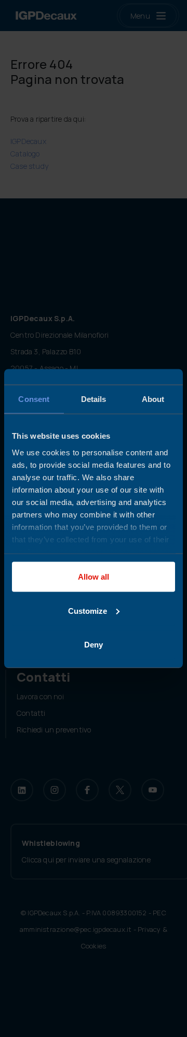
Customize (87, 610)
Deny (93, 644)
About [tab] (153, 399)
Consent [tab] (33, 399)
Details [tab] (93, 399)
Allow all (93, 576)
